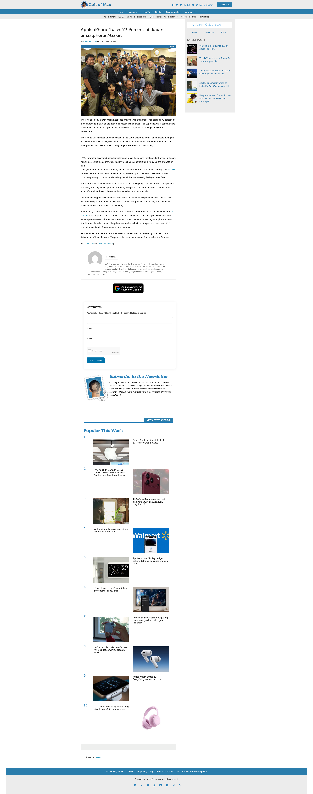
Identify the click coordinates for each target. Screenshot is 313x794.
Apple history (169, 16)
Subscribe (224, 5)
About (194, 32)
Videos (184, 16)
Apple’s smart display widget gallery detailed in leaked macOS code (150, 561)
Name (90, 328)
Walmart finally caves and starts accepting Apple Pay (111, 530)
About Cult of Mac (164, 771)
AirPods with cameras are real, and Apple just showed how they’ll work (149, 502)
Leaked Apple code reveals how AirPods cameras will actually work (111, 650)
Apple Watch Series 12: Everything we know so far (147, 678)
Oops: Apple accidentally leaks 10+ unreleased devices (149, 441)
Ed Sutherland (90, 41)
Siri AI (129, 16)
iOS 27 (121, 16)
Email (90, 338)
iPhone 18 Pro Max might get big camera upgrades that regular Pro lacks (150, 620)
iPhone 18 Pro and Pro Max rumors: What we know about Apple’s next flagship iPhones (110, 472)
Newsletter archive (158, 420)
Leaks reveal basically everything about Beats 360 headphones (111, 707)
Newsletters (204, 16)
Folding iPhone (141, 16)
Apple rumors (110, 16)
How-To (146, 11)
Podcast (192, 16)
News (120, 11)
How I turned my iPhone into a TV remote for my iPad (110, 589)
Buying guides (173, 11)
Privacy (224, 32)
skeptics (171, 169)
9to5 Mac (89, 243)
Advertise (209, 32)
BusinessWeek (106, 243)
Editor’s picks (156, 16)
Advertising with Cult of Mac (119, 771)
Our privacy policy (144, 771)
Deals (158, 11)
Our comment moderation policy (191, 771)
